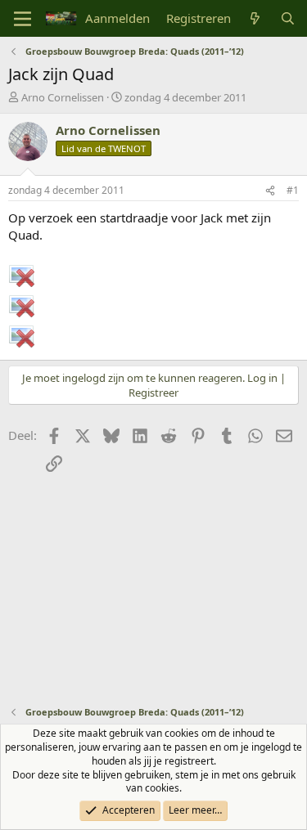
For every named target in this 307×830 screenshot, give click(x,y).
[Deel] (270, 191)
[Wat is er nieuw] (255, 18)
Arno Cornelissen (62, 97)
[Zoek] (288, 18)
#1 (293, 190)
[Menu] (22, 18)
